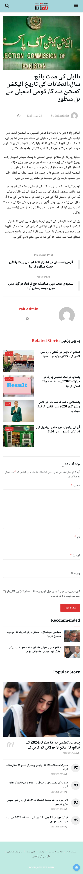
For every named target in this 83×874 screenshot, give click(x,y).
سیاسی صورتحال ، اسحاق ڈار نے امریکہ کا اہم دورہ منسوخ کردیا (34, 634)
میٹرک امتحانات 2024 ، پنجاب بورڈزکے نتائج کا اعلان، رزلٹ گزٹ (37, 767)
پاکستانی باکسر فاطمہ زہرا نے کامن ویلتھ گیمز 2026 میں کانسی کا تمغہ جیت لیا (58, 406)
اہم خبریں (9, 378)
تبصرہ (75, 485)
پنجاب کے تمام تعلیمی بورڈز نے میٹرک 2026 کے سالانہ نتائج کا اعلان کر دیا (61, 381)
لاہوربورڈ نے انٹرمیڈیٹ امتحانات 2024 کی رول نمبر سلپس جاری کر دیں (37, 802)
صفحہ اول (71, 852)
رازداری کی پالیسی (41, 856)
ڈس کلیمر (30, 852)
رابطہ (41, 852)
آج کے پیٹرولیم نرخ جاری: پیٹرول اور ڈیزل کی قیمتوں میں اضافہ (58, 429)
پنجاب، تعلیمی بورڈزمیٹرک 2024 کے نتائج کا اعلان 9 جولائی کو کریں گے (53, 745)
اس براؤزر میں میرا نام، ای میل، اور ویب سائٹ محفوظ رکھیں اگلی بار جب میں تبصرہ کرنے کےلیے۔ (43, 593)
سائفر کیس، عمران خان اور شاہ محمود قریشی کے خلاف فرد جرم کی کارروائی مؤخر (35, 649)
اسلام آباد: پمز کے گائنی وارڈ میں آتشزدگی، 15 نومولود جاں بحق (60, 354)
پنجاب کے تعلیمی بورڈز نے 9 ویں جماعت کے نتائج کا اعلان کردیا (38, 784)
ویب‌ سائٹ (74, 573)
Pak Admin (62, 116)
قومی (8, 403)
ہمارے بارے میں (55, 852)
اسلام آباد (9, 353)
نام (77, 537)
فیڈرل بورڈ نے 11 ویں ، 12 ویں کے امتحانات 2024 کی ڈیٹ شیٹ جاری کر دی (37, 819)
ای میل (75, 555)
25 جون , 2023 (34, 116)
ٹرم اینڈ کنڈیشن (14, 852)
